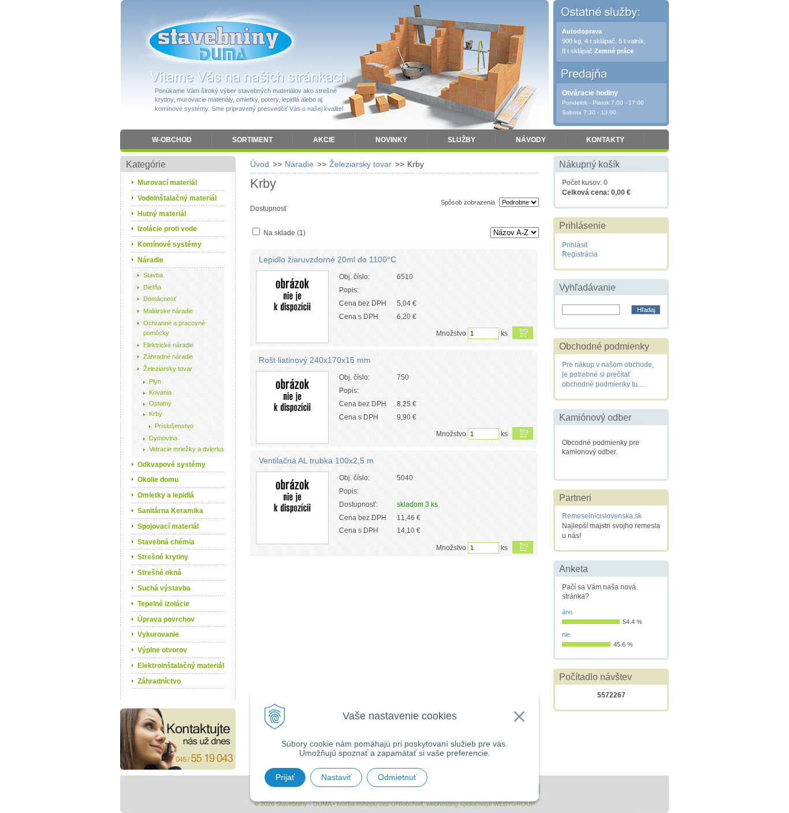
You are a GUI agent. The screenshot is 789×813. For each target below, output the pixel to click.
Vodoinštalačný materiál (177, 198)
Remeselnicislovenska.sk (602, 516)
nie (566, 634)
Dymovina (163, 438)
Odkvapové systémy (171, 465)
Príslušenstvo (174, 425)
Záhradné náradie (168, 356)
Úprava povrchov (166, 619)
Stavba (153, 275)
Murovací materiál (167, 183)
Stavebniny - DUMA (221, 41)
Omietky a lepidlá (165, 495)
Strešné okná (159, 573)
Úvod (259, 164)
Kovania (160, 392)
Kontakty (605, 140)
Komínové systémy (169, 244)
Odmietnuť (397, 777)
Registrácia (580, 254)
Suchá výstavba (164, 588)
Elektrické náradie (168, 344)
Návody (531, 140)
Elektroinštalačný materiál (180, 666)
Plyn (155, 381)
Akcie (324, 140)
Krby (155, 413)
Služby (461, 140)
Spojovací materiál (168, 526)
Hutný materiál (161, 214)
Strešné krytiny (162, 557)
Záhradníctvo (159, 681)
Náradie (299, 164)
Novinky (391, 140)
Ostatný (160, 403)
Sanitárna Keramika (170, 511)
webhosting (442, 803)
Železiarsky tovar (360, 164)
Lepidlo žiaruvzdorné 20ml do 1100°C (327, 259)
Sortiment (252, 140)
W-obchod (172, 140)
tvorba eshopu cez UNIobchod (380, 803)
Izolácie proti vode (167, 229)
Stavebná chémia (166, 542)
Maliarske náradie (168, 310)
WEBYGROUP (514, 803)
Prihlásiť (575, 245)
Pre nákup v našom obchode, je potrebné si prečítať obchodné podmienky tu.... (608, 374)
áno (567, 611)
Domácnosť (159, 298)
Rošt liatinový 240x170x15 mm (315, 360)
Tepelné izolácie (163, 604)
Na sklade (284, 233)
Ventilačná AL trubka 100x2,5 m (316, 460)
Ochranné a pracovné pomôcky (174, 328)
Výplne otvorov (162, 650)
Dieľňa (152, 287)
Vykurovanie (158, 634)
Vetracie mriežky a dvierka (186, 449)
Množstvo (451, 333)
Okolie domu (157, 480)
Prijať (285, 777)
